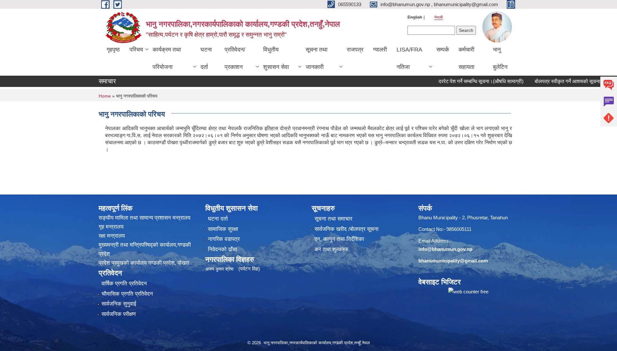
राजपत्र (355, 49)
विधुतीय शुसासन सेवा (276, 58)
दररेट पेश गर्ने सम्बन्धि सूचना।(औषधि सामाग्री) (468, 81)
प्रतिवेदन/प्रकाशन (235, 58)
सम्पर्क (442, 49)
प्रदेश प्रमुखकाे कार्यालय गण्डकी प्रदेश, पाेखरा (144, 263)
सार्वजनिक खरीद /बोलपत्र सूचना (347, 229)
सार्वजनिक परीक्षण (119, 314)
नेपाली (438, 17)
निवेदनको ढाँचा (222, 249)
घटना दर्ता (206, 58)
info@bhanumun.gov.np (445, 249)
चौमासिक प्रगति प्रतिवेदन (127, 294)
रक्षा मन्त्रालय (112, 236)
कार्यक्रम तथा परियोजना (167, 58)
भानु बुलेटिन (500, 58)
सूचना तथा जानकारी (316, 58)
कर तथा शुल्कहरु (331, 249)
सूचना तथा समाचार (333, 219)
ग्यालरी (380, 49)
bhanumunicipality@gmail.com (453, 260)
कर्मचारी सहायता (466, 58)
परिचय (136, 49)
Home (105, 96)
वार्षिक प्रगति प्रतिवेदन (124, 283)
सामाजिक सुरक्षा (223, 229)
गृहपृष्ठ (113, 49)
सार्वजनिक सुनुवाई (119, 304)
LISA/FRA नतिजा (409, 58)
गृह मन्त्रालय (111, 227)
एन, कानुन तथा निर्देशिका (339, 239)
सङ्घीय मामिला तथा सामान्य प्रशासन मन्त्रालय (144, 218)
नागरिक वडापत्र (224, 239)
